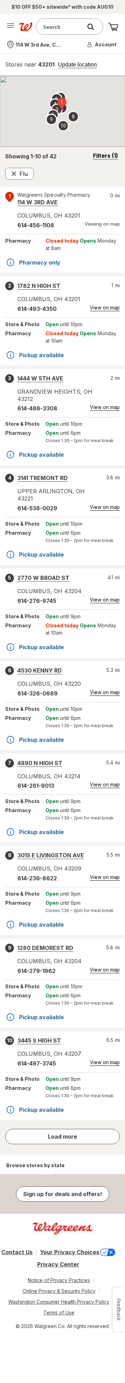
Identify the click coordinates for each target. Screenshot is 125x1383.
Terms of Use (58, 1312)
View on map (105, 308)
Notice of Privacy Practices (59, 1280)
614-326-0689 (37, 693)
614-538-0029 (37, 508)
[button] (102, 44)
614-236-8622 (37, 878)
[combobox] (60, 26)
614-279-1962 (36, 970)
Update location (77, 65)
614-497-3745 (36, 1063)
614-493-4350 (37, 308)
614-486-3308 (37, 408)
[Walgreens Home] (25, 27)
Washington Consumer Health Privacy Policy (58, 1302)
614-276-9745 (36, 600)
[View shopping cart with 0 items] (113, 27)
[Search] (94, 27)
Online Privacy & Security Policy (59, 1291)
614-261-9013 (35, 785)
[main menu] (10, 27)
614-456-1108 (35, 225)
